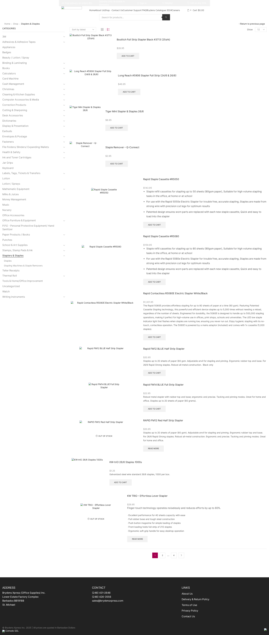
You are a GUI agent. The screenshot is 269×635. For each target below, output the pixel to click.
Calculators (9, 73)
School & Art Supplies (15, 245)
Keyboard (8, 168)
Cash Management (13, 83)
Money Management (14, 199)
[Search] (166, 17)
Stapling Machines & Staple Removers (23, 265)
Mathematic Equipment (15, 189)
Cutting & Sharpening (14, 110)
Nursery (7, 210)
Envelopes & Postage (14, 136)
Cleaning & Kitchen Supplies (18, 94)
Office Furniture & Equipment (19, 220)
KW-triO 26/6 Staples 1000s (125, 462)
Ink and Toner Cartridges (16, 157)
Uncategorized (11, 286)
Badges (6, 52)
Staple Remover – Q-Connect (122, 147)
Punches (7, 239)
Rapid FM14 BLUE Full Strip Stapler (163, 384)
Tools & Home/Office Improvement (22, 280)
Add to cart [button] (128, 56)
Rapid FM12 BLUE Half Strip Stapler (163, 348)
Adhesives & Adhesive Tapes (18, 41)
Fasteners (8, 141)
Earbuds (7, 131)
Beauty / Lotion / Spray (15, 57)
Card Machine (10, 78)
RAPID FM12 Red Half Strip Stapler (163, 420)
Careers (176, 10)
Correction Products (14, 104)
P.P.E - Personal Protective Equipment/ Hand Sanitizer (28, 227)
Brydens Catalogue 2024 (159, 10)
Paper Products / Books (16, 234)
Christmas (8, 89)
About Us (99, 10)
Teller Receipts (10, 270)
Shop (107, 10)
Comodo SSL (12, 630)
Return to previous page (252, 23)
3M (4, 36)
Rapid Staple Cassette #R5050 (161, 179)
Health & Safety (11, 152)
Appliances (8, 47)
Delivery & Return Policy (195, 599)
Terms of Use (189, 605)
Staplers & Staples (13, 255)
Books (6, 68)
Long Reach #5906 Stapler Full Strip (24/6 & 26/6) (147, 75)
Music (5, 204)
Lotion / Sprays (11, 183)
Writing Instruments (13, 296)
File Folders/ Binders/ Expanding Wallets (25, 147)
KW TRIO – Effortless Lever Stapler (147, 495)
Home (92, 10)
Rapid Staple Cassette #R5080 (161, 236)
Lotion (6, 178)
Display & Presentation (15, 125)
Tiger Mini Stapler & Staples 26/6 (124, 111)
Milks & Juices (10, 194)
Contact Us (117, 10)
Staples (8, 260)
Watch (6, 291)
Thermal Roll (9, 275)
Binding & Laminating (14, 62)
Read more (153, 448)
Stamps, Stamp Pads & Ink (17, 250)
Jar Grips (7, 162)
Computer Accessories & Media (20, 99)
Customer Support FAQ (134, 10)
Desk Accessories (12, 115)
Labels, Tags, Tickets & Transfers (21, 173)
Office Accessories (13, 215)
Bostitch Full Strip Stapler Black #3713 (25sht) (143, 39)
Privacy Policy (190, 610)
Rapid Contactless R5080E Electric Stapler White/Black (175, 293)
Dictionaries (9, 120)
